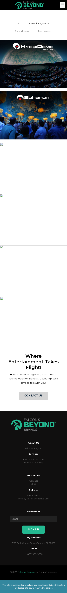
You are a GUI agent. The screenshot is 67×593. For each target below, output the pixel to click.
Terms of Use (33, 495)
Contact (33, 480)
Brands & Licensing (33, 462)
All (19, 23)
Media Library (22, 31)
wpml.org (29, 585)
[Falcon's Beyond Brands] (29, 5)
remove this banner (43, 588)
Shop (33, 484)
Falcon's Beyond (33, 448)
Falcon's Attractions (33, 459)
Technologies (45, 31)
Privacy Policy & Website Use (33, 498)
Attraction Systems (39, 23)
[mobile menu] (62, 5)
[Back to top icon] (60, 586)
